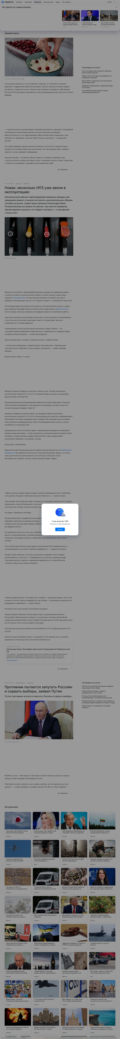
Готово (60, 529)
